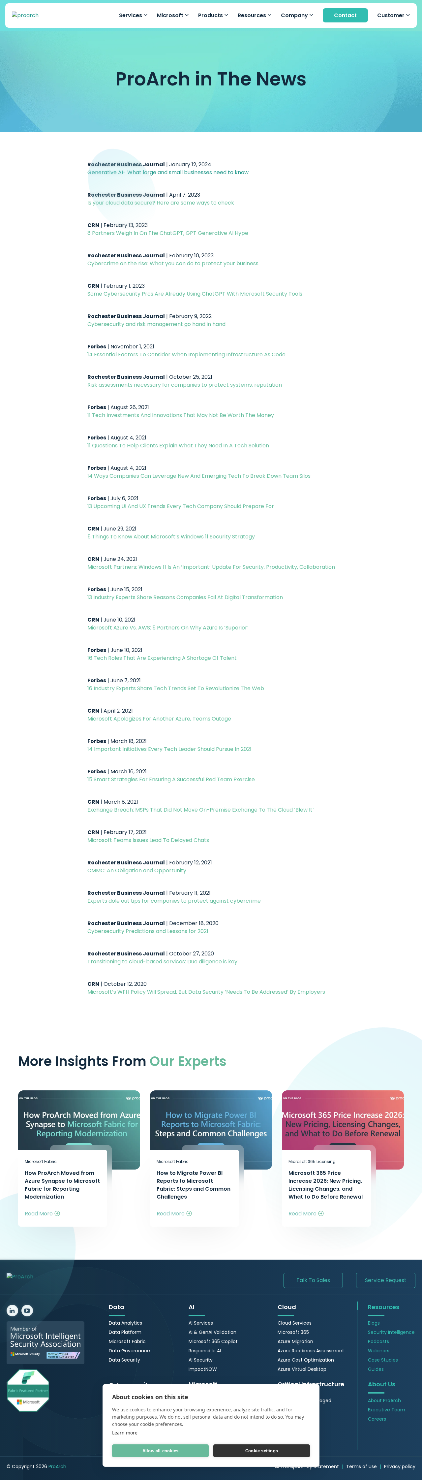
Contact (345, 15)
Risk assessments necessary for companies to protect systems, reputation (184, 385)
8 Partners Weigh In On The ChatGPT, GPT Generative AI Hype (167, 233)
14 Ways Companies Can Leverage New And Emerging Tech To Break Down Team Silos (199, 476)
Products (211, 15)
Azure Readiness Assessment (311, 1350)
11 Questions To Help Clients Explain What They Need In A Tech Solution (178, 445)
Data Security (124, 1360)
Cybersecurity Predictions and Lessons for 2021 (147, 931)
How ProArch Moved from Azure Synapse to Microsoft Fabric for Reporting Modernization (62, 1185)
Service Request (386, 1280)
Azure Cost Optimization (306, 1360)
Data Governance (129, 1350)
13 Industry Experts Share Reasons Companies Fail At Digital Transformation (185, 597)
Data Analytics (125, 1323)
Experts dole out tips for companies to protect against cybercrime (174, 901)
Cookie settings (261, 1450)
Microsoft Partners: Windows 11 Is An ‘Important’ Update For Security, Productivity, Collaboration (211, 567)
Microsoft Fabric (41, 1161)
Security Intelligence (391, 1332)
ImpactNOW (203, 1369)
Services (131, 15)
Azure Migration (295, 1341)
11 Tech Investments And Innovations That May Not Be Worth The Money (180, 415)
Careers (377, 1419)
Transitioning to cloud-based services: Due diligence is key (162, 961)
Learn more (124, 1433)
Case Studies (383, 1360)
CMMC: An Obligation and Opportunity (136, 870)
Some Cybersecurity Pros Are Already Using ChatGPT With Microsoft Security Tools (194, 294)
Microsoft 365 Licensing (312, 1161)
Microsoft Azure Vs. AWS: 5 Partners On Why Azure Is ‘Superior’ (168, 627)
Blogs (374, 1323)
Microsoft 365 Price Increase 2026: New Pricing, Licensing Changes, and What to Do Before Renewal (325, 1185)
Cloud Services (295, 1323)
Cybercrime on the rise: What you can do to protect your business (172, 263)
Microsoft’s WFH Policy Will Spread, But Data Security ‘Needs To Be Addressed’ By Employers (206, 992)
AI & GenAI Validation (212, 1332)
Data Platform (125, 1332)
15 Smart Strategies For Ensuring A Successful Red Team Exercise (171, 779)
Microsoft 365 (293, 1332)
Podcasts (378, 1341)
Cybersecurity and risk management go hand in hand (156, 324)
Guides (376, 1369)
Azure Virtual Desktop (302, 1369)
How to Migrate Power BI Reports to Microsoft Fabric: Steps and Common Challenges (193, 1185)
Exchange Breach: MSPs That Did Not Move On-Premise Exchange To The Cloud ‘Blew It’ (200, 810)
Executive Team (386, 1409)
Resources (252, 15)
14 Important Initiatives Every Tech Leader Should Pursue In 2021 (169, 749)
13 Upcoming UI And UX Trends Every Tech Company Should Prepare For (180, 506)
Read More (39, 1213)
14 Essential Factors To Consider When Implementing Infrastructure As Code (186, 354)
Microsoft (171, 15)
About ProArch (384, 1400)
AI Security (201, 1360)
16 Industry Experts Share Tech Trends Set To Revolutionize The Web (175, 688)
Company (295, 15)
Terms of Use (361, 1466)
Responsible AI (205, 1350)
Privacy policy (399, 1466)
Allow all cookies (160, 1450)
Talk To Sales (313, 1280)
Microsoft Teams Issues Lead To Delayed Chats (148, 840)
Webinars (378, 1350)
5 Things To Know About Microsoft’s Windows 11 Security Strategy (171, 536)
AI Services (201, 1323)
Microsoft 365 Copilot (213, 1341)
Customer (391, 15)
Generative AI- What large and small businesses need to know (168, 172)
